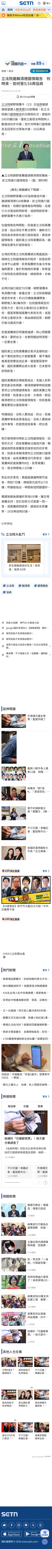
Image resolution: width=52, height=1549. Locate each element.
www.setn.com (30, 1541)
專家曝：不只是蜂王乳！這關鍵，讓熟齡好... (27, 655)
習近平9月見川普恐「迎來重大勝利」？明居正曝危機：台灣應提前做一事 (8, 1437)
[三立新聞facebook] (11, 1525)
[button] (39, 3)
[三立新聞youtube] (4, 1525)
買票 (40, 1106)
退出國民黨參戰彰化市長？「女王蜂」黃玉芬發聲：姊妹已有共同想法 (24, 1404)
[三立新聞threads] (40, 1525)
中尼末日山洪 (23, 9)
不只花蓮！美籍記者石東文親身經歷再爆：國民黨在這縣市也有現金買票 (24, 1437)
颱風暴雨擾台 (41, 9)
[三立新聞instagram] (19, 1525)
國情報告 (16, 114)
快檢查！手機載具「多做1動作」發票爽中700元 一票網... (25, 1076)
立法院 (5, 104)
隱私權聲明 (7, 1541)
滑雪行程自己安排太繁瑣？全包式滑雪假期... (27, 646)
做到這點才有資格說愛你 (18, 633)
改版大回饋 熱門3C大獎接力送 (22, 622)
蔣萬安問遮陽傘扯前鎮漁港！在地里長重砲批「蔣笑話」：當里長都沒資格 (41, 1437)
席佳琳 (12, 1106)
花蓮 (26, 1106)
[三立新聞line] (26, 1525)
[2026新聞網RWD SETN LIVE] (3, 3)
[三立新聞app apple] (11, 1534)
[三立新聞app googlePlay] (35, 1534)
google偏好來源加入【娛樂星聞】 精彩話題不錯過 (27, 628)
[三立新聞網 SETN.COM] (3, 9)
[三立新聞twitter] (33, 1525)
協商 (39, 104)
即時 (10, 9)
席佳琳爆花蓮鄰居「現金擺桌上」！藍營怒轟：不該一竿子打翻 (41, 1404)
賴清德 (20, 109)
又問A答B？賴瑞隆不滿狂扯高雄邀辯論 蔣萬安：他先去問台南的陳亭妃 (8, 1371)
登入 (49, 3)
